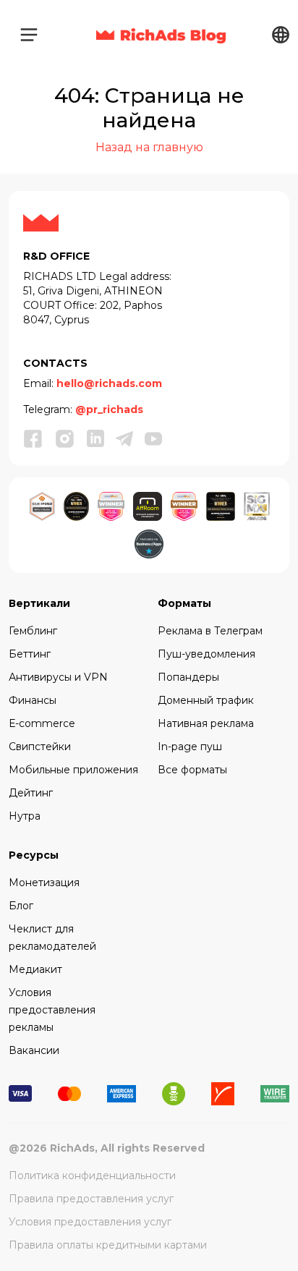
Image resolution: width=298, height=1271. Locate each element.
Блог (21, 905)
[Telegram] (124, 438)
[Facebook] (33, 438)
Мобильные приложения (73, 769)
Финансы (32, 700)
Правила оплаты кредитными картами (108, 1244)
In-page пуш (190, 746)
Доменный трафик (206, 700)
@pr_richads (109, 409)
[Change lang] (280, 34)
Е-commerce (42, 723)
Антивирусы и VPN (58, 677)
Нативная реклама (206, 723)
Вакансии (34, 1050)
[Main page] (161, 35)
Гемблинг (33, 630)
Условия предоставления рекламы (52, 1010)
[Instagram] (65, 438)
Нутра (25, 815)
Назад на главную (149, 147)
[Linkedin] (95, 438)
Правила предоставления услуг (91, 1198)
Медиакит (35, 969)
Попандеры (188, 677)
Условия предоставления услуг (90, 1221)
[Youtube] (153, 438)
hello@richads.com (109, 383)
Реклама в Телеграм (210, 630)
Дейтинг (31, 792)
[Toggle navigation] (29, 34)
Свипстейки (40, 746)
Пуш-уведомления (206, 653)
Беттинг (30, 653)
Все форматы (192, 769)
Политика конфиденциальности (92, 1175)
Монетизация (44, 882)
